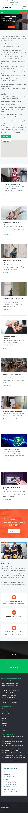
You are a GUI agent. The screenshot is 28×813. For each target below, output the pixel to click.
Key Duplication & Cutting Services (9, 702)
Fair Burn (4, 716)
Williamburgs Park (6, 713)
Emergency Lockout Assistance (9, 680)
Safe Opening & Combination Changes (10, 700)
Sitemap (7, 807)
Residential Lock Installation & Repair (10, 683)
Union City (4, 718)
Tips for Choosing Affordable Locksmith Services (12, 736)
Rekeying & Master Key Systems (9, 692)
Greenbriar (4, 730)
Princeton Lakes (5, 728)
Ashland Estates (5, 711)
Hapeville (4, 720)
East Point (4, 725)
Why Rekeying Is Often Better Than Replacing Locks (13, 755)
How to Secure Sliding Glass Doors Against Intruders (13, 748)
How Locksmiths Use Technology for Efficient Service (13, 757)
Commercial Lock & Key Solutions (9, 688)
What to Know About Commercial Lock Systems (12, 745)
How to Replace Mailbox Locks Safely (10, 750)
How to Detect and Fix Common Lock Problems (12, 739)
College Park (4, 723)
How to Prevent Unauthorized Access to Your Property (14, 760)
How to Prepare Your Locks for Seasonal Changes (13, 752)
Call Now (4, 27)
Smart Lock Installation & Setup (9, 695)
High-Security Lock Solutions (8, 697)
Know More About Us (5, 589)
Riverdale (4, 708)
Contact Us (13, 4)
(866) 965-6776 (24, 8)
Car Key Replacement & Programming (10, 690)
